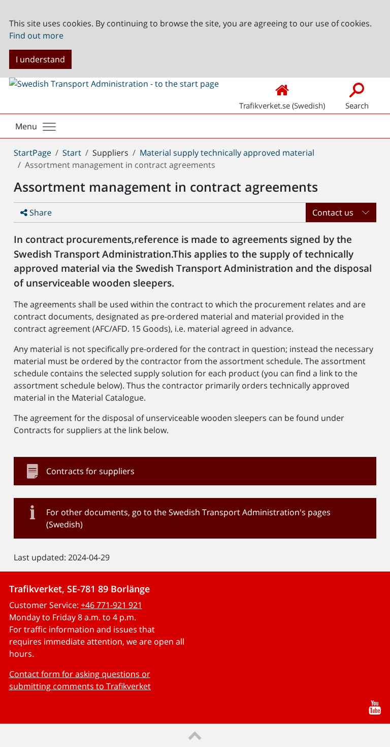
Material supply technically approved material (227, 152)
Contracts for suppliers (90, 471)
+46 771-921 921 (111, 605)
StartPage (32, 152)
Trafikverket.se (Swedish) (282, 105)
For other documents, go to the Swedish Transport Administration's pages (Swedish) (188, 518)
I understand (40, 59)
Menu (26, 126)
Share (39, 212)
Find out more (36, 35)
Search (357, 105)
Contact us (332, 212)
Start (71, 152)
